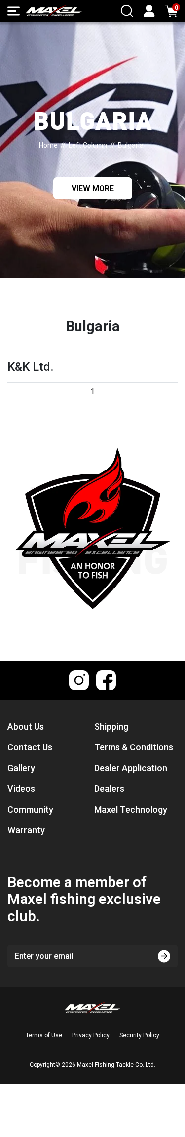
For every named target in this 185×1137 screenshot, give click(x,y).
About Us (25, 726)
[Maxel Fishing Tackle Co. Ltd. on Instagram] (79, 680)
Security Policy (139, 1035)
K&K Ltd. (30, 367)
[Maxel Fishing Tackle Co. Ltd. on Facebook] (106, 680)
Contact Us (29, 747)
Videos (21, 789)
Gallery (21, 768)
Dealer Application (130, 768)
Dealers (109, 789)
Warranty (26, 830)
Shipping (111, 726)
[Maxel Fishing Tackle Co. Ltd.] (54, 11)
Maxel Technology (130, 809)
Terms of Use (44, 1035)
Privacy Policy (91, 1035)
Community (30, 809)
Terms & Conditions (133, 747)
